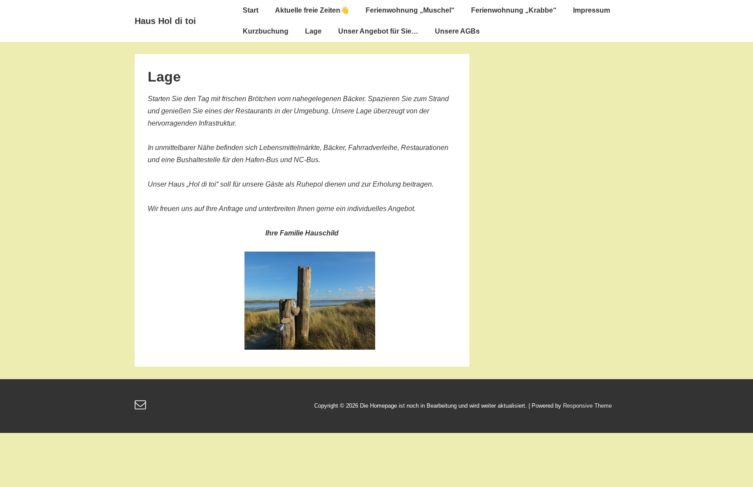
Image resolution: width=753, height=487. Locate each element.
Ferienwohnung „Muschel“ (410, 10)
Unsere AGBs (457, 31)
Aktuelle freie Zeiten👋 (312, 10)
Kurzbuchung (265, 31)
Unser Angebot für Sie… (378, 31)
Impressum (591, 10)
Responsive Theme (587, 405)
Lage (313, 31)
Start (250, 10)
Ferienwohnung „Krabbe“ (513, 10)
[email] (141, 407)
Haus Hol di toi (165, 21)
